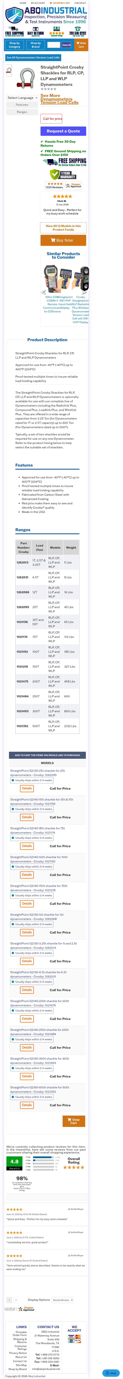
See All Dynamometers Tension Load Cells (33, 57)
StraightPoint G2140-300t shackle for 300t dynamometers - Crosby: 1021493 (39, 1061)
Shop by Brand (36, 44)
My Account (38, 3)
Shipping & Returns (20, 1340)
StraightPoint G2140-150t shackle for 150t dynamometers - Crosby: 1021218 (38, 888)
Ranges (22, 112)
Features (22, 105)
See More (59, 99)
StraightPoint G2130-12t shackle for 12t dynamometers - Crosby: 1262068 (37, 917)
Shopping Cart (61, 3)
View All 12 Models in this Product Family (63, 227)
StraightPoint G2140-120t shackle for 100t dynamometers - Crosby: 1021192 (39, 859)
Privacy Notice (18, 1353)
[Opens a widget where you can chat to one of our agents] (111, 1373)
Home (23, 3)
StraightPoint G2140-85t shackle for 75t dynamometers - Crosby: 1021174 (37, 830)
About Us (21, 1357)
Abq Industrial (36, 1376)
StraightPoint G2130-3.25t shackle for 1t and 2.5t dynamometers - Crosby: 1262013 (43, 946)
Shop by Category (14, 44)
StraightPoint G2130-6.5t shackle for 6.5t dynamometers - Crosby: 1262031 (38, 974)
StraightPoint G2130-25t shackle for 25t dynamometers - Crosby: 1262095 (37, 773)
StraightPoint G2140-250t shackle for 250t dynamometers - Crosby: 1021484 (39, 1032)
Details (27, 788)
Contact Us (20, 1361)
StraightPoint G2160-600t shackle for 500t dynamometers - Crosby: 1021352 (39, 1090)
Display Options (39, 1300)
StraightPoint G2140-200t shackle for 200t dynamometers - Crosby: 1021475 (39, 1003)
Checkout (80, 3)
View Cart (82, 44)
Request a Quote (63, 131)
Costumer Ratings (21, 1347)
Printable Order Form (20, 1334)
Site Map (21, 1365)
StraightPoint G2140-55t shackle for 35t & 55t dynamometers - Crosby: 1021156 (41, 802)
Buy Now (64, 240)
